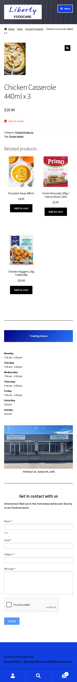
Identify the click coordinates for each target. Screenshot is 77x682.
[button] (67, 48)
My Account (13, 676)
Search (38, 676)
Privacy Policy (12, 661)
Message (10, 568)
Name (8, 521)
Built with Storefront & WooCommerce (47, 661)
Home (11, 29)
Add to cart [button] (21, 208)
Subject (9, 554)
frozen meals (16, 136)
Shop (20, 29)
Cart (59, 672)
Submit (12, 621)
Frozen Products (34, 29)
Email (8, 540)
